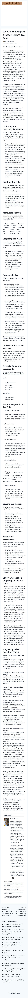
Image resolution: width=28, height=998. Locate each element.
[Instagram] (13, 878)
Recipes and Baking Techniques (10, 43)
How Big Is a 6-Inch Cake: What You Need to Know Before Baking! (20, 911)
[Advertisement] (14, 16)
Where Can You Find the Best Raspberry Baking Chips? (13, 884)
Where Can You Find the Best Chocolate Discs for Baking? (13, 892)
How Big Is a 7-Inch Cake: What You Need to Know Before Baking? (7, 911)
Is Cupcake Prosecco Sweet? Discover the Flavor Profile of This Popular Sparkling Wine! (13, 932)
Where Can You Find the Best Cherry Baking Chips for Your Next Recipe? (13, 897)
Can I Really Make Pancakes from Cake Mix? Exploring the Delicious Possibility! (13, 958)
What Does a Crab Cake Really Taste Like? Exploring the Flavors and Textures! (12, 945)
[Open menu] (24, 3)
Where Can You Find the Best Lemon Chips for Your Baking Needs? (13, 888)
